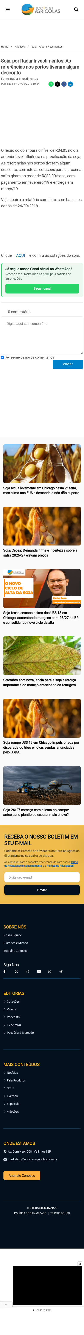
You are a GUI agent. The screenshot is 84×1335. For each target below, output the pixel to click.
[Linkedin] (70, 84)
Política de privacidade (30, 1213)
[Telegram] (61, 971)
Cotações (13, 1001)
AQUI (20, 255)
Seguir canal (42, 288)
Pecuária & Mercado (20, 1032)
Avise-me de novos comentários (30, 357)
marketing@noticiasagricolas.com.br (32, 1159)
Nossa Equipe (12, 935)
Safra (10, 1088)
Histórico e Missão (15, 943)
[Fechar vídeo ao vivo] (80, 1264)
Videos (11, 1009)
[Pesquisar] (76, 9)
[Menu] (7, 9)
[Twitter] (57, 84)
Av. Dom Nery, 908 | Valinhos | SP (29, 1151)
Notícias (12, 1072)
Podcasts (13, 1017)
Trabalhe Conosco (15, 950)
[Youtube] (39, 971)
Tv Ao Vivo (14, 1025)
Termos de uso (60, 1213)
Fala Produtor (16, 1080)
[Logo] (40, 9)
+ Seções (13, 1111)
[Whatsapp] (51, 84)
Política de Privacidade (60, 865)
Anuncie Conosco (22, 1176)
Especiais (13, 1103)
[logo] (15, 1188)
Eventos (12, 1096)
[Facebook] (64, 84)
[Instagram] (28, 971)
